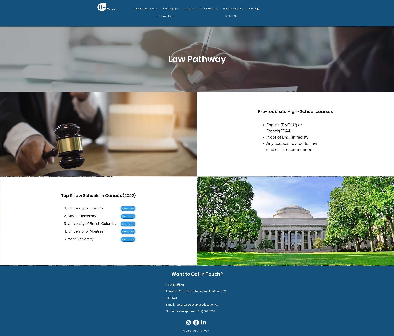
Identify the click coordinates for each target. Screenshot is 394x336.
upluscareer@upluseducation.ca (197, 304)
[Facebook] (196, 323)
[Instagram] (188, 323)
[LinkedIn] (204, 323)
